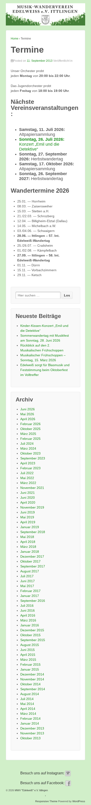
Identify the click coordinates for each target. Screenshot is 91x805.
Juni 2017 (27, 581)
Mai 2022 (27, 478)
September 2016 (32, 601)
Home (14, 38)
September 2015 (32, 640)
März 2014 (28, 713)
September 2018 (32, 532)
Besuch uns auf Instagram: (42, 773)
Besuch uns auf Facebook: (42, 783)
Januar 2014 (29, 723)
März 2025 (28, 434)
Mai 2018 (27, 537)
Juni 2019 (27, 512)
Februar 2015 (30, 664)
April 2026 (27, 419)
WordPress (78, 801)
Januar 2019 (29, 527)
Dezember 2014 (32, 674)
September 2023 (32, 458)
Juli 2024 (27, 443)
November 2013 (32, 733)
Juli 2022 (27, 473)
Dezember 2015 (32, 630)
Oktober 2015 (30, 635)
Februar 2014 (30, 718)
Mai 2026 (27, 414)
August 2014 (29, 694)
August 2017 (29, 571)
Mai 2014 (27, 704)
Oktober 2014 (30, 684)
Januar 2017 (29, 596)
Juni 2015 (27, 650)
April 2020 (27, 502)
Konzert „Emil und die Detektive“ (41, 144)
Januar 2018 (29, 551)
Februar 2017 (30, 591)
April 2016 (27, 615)
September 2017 (32, 566)
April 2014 (27, 709)
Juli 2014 (27, 699)
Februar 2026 (30, 424)
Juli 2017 (27, 576)
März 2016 (28, 620)
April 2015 (27, 655)
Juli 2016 (27, 605)
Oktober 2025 (30, 429)
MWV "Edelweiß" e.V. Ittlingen (31, 790)
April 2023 (27, 463)
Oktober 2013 (30, 738)
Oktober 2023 (30, 453)
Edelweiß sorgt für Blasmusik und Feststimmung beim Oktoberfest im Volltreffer (45, 370)
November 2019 (32, 507)
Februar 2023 (30, 468)
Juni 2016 (27, 610)
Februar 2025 (30, 438)
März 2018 (28, 547)
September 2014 (32, 689)
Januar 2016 (29, 625)
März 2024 (28, 448)
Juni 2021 (27, 493)
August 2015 (29, 645)
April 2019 (27, 522)
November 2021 (32, 488)
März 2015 (28, 659)
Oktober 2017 (30, 561)
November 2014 (32, 679)
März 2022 (28, 483)
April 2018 (27, 542)
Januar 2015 (29, 669)
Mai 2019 (27, 517)
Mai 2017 (27, 586)
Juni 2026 (27, 409)
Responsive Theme (46, 801)
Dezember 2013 (32, 728)
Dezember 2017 (32, 556)
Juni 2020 (27, 497)
